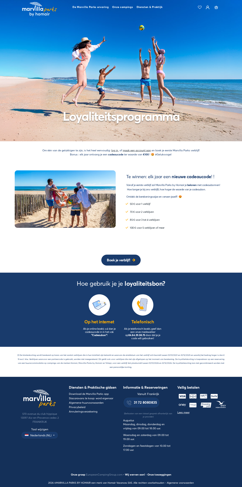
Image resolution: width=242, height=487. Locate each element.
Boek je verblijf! (118, 260)
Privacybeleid (77, 407)
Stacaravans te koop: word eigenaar (91, 398)
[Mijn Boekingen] (216, 7)
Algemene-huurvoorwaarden (86, 402)
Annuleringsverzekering (83, 411)
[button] (90, 7)
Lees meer (183, 412)
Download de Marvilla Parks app (89, 394)
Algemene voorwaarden (180, 482)
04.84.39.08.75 (136, 335)
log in (115, 150)
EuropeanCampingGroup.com (104, 474)
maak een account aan (137, 150)
